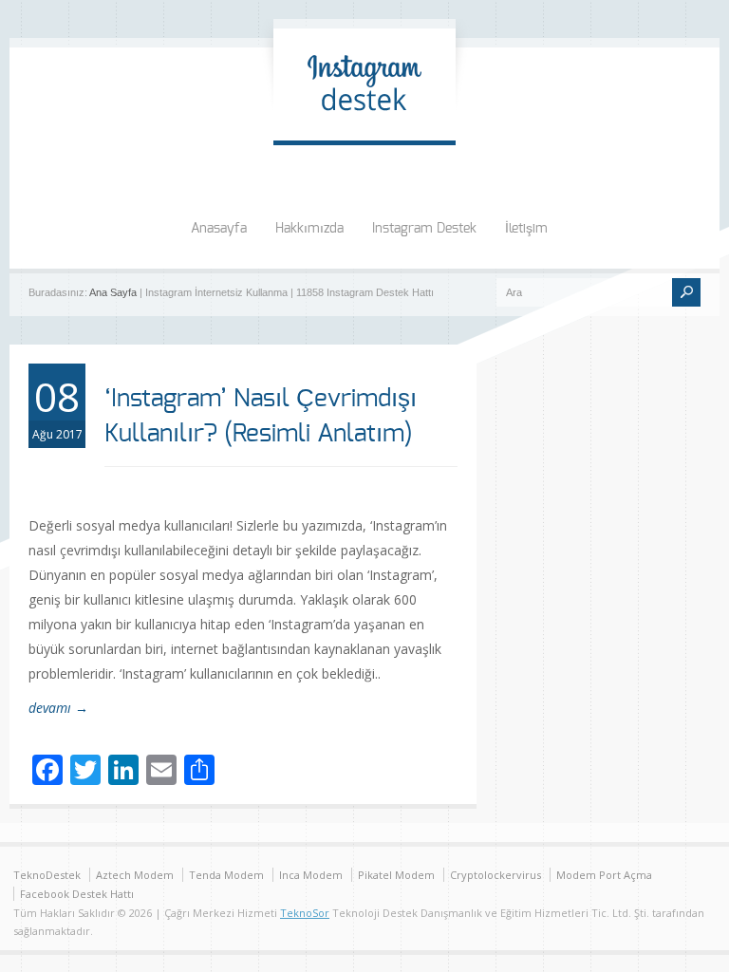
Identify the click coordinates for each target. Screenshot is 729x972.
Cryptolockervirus (495, 875)
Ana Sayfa (113, 292)
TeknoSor (304, 913)
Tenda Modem (226, 875)
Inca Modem (311, 875)
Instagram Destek (424, 228)
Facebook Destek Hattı (77, 894)
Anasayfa (219, 228)
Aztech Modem (135, 875)
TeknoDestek (47, 875)
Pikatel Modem (396, 875)
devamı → (58, 708)
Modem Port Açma (604, 875)
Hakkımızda (309, 228)
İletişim (526, 228)
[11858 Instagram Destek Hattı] (364, 121)
